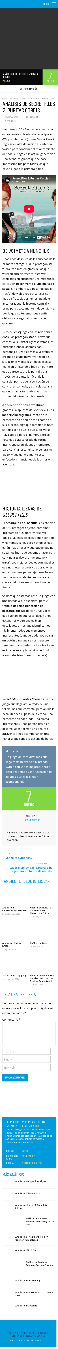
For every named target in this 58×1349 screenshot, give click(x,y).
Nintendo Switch (32, 1163)
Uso (45, 1340)
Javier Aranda (11, 116)
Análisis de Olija (38, 943)
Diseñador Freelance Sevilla (28, 1335)
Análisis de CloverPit (26, 1305)
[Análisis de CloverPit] (7, 1307)
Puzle (25, 1151)
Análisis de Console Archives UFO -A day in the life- (40, 1221)
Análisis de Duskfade (26, 1250)
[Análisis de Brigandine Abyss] (7, 1182)
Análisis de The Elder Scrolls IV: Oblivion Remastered (31, 1238)
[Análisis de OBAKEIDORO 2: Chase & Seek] (7, 1293)
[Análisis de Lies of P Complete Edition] (7, 1206)
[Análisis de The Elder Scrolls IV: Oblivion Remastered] (7, 1238)
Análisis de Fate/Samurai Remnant (15, 909)
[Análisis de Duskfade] (7, 1251)
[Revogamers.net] (15, 6)
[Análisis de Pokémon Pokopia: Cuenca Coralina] (13, 1267)
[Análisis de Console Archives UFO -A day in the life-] (13, 1223)
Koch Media (28, 1156)
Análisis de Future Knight (11, 944)
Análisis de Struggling (14, 975)
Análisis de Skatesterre (27, 1193)
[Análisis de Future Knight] (15, 930)
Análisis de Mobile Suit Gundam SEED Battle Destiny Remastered (42, 978)
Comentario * (11, 1019)
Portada (5, 98)
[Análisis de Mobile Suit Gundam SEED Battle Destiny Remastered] (43, 963)
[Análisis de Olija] (43, 930)
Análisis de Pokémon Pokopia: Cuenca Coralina (40, 1264)
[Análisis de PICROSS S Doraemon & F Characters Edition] (43, 895)
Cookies (25, 1340)
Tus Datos (36, 1340)
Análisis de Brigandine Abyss (30, 1181)
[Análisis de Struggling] (15, 963)
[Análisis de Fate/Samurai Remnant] (15, 895)
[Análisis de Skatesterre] (7, 1194)
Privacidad (15, 1340)
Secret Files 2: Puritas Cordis (25, 1122)
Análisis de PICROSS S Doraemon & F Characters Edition (41, 910)
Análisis (6, 80)
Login (46, 4)
